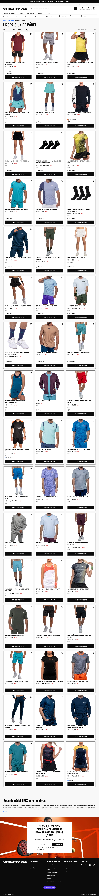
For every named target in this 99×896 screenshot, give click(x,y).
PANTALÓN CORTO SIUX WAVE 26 (78, 352)
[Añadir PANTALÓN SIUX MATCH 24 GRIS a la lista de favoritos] (62, 34)
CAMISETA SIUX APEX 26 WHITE (47, 543)
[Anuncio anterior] (6, 1)
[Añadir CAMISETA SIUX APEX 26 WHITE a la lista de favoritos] (62, 514)
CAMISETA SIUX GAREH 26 (76, 306)
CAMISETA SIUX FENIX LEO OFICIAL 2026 (17, 450)
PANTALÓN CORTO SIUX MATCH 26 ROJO (79, 401)
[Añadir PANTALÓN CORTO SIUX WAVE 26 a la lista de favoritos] (93, 324)
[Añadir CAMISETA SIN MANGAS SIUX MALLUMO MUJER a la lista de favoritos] (31, 372)
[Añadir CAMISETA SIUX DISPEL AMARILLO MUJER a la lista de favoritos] (93, 133)
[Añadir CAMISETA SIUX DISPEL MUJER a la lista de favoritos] (93, 561)
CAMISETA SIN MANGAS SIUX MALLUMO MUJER (15, 401)
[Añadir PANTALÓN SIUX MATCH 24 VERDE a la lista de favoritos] (31, 653)
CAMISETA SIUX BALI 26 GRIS (77, 681)
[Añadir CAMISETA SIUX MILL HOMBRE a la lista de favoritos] (62, 278)
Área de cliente (67, 871)
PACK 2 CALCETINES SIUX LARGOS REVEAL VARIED (17, 353)
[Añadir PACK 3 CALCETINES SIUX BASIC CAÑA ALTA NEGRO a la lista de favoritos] (93, 181)
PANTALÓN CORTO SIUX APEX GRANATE (77, 544)
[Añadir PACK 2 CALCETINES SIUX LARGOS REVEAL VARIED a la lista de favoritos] (31, 324)
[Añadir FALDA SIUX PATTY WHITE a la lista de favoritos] (93, 229)
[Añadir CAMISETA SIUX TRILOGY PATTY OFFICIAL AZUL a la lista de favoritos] (93, 743)
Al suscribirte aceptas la (47, 848)
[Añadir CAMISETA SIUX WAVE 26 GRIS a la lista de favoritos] (93, 468)
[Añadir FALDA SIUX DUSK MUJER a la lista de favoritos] (62, 84)
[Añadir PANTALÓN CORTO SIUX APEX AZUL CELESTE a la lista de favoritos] (31, 561)
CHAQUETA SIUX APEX (44, 401)
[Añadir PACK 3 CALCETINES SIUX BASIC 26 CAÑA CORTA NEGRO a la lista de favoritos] (62, 133)
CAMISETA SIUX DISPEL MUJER (78, 589)
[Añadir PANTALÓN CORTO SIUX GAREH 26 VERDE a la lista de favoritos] (62, 229)
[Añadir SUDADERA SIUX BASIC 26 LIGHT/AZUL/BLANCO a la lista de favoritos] (93, 697)
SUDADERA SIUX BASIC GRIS (15, 543)
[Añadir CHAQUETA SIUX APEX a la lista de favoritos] (62, 372)
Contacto (81, 4)
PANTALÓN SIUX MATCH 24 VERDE (16, 681)
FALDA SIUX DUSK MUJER (45, 112)
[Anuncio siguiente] (93, 1)
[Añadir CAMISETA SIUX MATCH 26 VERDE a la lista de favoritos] (31, 743)
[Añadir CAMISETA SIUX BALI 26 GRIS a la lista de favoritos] (93, 653)
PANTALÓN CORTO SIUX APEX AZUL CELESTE (17, 590)
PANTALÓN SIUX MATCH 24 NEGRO (48, 635)
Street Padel (11, 894)
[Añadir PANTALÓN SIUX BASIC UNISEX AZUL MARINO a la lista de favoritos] (31, 697)
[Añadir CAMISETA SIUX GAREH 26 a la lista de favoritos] (93, 278)
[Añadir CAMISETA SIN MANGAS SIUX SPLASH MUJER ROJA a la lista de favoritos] (62, 743)
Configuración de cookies (70, 868)
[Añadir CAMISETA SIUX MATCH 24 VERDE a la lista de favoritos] (31, 181)
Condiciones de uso (68, 865)
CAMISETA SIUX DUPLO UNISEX (47, 352)
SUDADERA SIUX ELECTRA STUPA (79, 112)
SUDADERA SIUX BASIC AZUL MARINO (18, 258)
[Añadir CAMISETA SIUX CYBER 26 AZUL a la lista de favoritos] (93, 421)
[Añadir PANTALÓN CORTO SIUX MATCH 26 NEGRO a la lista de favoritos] (93, 607)
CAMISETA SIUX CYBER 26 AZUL (78, 449)
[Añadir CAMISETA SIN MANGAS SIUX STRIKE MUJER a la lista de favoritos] (93, 34)
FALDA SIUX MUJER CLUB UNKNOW (17, 161)
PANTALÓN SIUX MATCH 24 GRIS (47, 62)
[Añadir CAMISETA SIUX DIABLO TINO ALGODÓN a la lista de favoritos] (31, 34)
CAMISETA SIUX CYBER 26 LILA (47, 497)
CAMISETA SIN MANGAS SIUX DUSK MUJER (17, 113)
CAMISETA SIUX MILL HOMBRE (46, 306)
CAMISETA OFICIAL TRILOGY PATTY (48, 589)
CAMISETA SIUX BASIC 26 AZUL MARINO (47, 726)
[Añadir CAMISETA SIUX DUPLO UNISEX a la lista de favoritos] (62, 324)
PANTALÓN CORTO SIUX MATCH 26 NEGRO (79, 636)
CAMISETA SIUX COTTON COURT (47, 209)
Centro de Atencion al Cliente (52, 868)
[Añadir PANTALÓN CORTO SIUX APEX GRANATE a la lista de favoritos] (93, 514)
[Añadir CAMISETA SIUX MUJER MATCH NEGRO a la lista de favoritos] (62, 653)
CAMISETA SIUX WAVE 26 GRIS (77, 497)
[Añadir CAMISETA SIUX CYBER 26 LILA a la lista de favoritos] (62, 468)
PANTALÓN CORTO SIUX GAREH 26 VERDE (48, 258)
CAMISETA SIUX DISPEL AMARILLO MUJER (79, 162)
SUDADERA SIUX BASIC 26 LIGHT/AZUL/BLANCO (76, 726)
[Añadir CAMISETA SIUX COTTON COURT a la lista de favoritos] (62, 181)
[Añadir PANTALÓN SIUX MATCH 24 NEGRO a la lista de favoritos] (62, 607)
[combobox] (53, 8)
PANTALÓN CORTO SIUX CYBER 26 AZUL (16, 498)
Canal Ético (33, 868)
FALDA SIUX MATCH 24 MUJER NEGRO (18, 306)
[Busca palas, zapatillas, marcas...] (75, 8)
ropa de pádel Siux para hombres (58, 805)
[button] (18, 77)
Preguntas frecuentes (52, 865)
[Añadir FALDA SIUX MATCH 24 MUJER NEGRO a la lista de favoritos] (31, 278)
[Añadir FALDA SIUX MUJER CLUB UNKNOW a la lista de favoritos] (31, 133)
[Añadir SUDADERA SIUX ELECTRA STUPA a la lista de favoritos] (93, 84)
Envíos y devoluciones (52, 872)
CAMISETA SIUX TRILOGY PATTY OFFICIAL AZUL (78, 772)
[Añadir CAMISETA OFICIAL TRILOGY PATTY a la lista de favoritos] (62, 561)
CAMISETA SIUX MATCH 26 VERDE (16, 772)
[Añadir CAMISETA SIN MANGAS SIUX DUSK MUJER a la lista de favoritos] (31, 84)
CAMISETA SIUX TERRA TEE (14, 635)
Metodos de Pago (51, 875)
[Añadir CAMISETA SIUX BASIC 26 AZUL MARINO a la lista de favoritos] (62, 697)
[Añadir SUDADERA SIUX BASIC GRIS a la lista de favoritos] (31, 514)
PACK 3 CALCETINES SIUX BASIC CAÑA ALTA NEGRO (78, 210)
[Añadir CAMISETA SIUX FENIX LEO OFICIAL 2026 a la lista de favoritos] (31, 421)
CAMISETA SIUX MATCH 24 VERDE (16, 209)
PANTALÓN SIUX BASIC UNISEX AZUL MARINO (17, 726)
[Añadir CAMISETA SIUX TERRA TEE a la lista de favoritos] (31, 607)
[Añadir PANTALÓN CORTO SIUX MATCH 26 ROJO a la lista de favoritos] (93, 372)
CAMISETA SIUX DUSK (43, 449)
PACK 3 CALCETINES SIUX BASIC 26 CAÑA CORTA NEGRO (48, 162)
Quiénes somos (33, 865)
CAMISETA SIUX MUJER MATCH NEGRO (49, 681)
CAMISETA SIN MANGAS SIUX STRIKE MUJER (80, 63)
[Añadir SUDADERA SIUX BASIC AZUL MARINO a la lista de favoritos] (31, 229)
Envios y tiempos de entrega (54, 881)
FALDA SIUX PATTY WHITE (76, 258)
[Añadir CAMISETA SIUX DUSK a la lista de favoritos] (62, 421)
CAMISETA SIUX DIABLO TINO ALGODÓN (15, 63)
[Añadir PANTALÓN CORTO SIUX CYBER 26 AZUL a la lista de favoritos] (31, 468)
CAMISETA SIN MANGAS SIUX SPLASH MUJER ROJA (49, 772)
